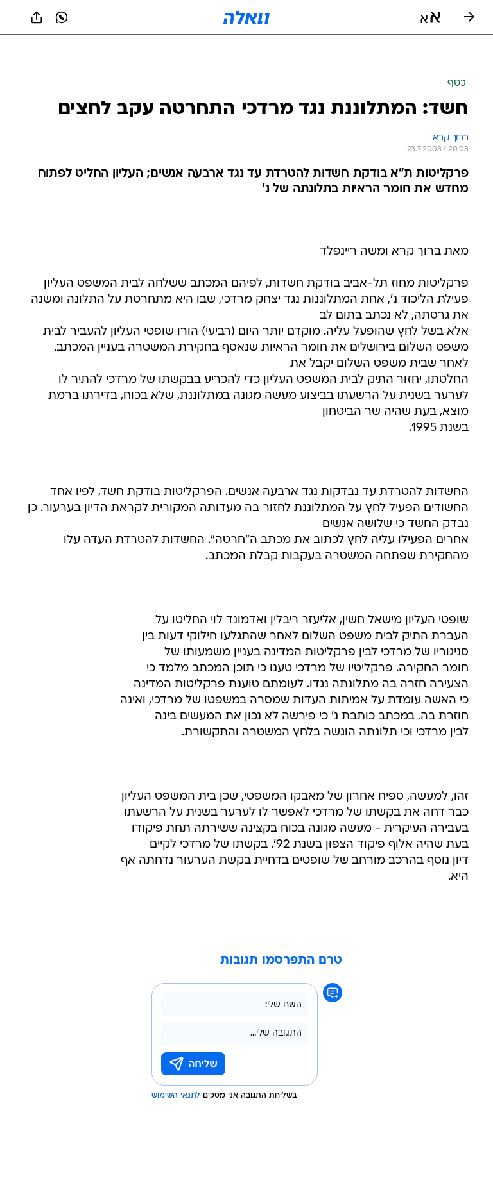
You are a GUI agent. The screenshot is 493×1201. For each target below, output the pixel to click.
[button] (430, 17)
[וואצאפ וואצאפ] (61, 17)
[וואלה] (246, 17)
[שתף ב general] (37, 17)
